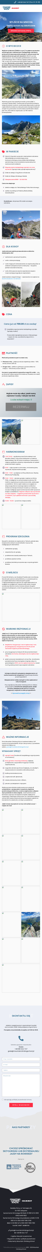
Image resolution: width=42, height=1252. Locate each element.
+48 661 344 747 (23, 2)
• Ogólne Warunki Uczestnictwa (21, 1236)
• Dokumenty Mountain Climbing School (21, 1241)
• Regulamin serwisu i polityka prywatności (21, 1239)
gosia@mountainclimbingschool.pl (21, 1051)
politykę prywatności (19, 1100)
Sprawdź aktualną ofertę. (21, 31)
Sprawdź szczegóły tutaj (21, 693)
